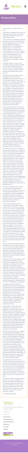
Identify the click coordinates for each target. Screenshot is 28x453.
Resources (6, 424)
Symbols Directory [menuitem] (8, 422)
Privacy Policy (14, 445)
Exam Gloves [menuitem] (7, 417)
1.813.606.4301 (6, 411)
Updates (5, 429)
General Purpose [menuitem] (8, 419)
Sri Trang (5, 426)
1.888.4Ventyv (6, 414)
